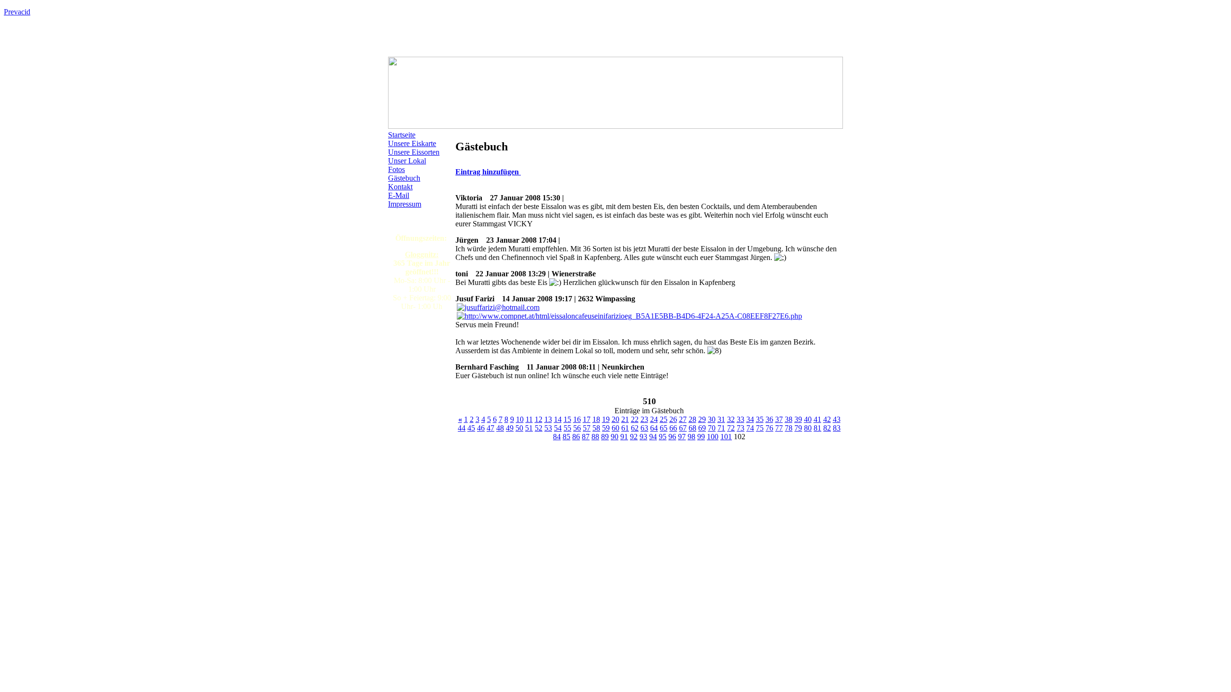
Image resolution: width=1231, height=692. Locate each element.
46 (481, 428)
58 (596, 428)
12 (538, 419)
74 (750, 428)
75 (760, 428)
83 (837, 428)
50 (519, 428)
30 (712, 419)
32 (731, 419)
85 (566, 436)
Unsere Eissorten (414, 152)
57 (586, 428)
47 (490, 428)
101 (726, 436)
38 (788, 419)
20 (615, 419)
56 (577, 428)
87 (586, 436)
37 (779, 419)
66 (673, 428)
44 (461, 428)
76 (769, 428)
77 (779, 428)
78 (788, 428)
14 (558, 419)
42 (827, 419)
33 (740, 419)
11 (529, 419)
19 (606, 419)
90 (614, 436)
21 (625, 419)
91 (624, 436)
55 (567, 428)
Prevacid (17, 12)
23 (644, 419)
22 (635, 419)
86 (576, 436)
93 (643, 436)
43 (837, 419)
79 (798, 428)
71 (721, 428)
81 (817, 428)
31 (721, 419)
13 (548, 419)
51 (529, 428)
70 (712, 428)
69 (702, 428)
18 (596, 419)
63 (644, 428)
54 (558, 428)
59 (606, 428)
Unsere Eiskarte (412, 143)
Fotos (396, 169)
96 (672, 436)
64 (654, 428)
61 (625, 428)
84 (557, 436)
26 (673, 419)
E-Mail (398, 195)
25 (663, 419)
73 (740, 428)
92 (634, 436)
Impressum (404, 204)
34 (750, 419)
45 (471, 428)
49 (510, 428)
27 (683, 419)
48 (500, 428)
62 (635, 428)
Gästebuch (404, 178)
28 (692, 419)
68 (692, 428)
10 (520, 419)
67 (683, 428)
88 (595, 436)
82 (827, 428)
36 (769, 419)
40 (808, 419)
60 (615, 428)
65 (663, 428)
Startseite (401, 135)
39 (798, 419)
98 (691, 436)
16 (577, 419)
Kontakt (400, 187)
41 (817, 419)
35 (760, 419)
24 (654, 419)
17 (586, 419)
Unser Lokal (407, 161)
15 (567, 419)
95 (662, 436)
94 (653, 436)
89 (605, 436)
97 (682, 436)
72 (731, 428)
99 (701, 436)
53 (548, 428)
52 (538, 428)
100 (712, 436)
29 (702, 419)
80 (808, 428)
